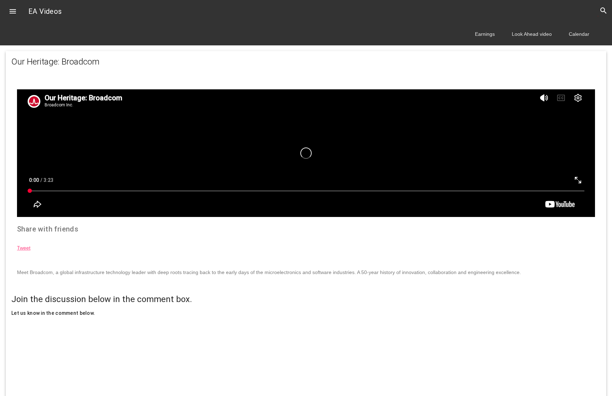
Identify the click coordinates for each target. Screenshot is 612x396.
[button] (12, 12)
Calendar (579, 34)
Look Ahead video (532, 34)
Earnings (485, 34)
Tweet (23, 248)
